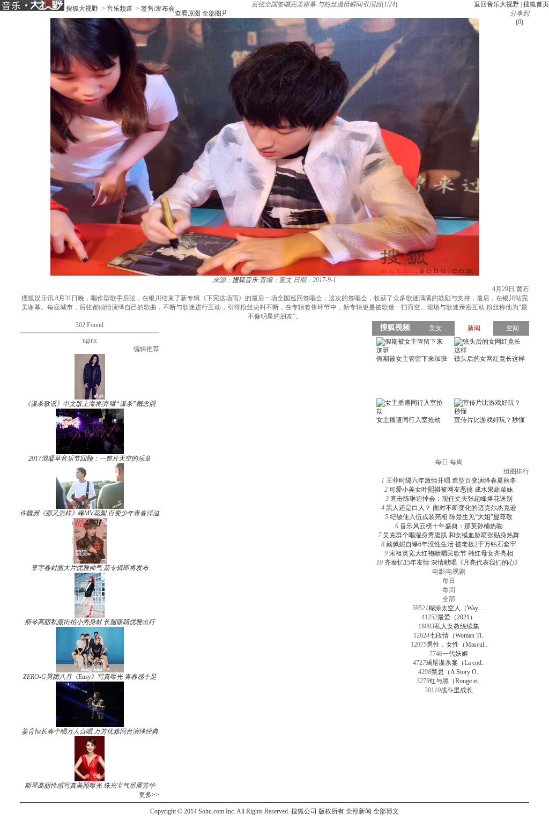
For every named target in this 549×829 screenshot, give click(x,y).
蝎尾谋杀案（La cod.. (455, 663)
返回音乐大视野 (496, 4)
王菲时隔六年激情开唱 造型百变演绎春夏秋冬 (451, 480)
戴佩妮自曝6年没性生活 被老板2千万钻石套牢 (451, 544)
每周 (448, 590)
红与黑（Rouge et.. (455, 681)
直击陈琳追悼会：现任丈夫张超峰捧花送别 (451, 498)
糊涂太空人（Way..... (457, 608)
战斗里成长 (457, 690)
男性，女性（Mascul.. (457, 644)
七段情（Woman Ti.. (457, 635)
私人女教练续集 (456, 626)
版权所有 (331, 811)
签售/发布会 (158, 8)
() (519, 22)
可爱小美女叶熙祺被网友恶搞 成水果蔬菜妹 (451, 489)
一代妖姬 (455, 653)
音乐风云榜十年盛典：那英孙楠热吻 (451, 526)
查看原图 (188, 13)
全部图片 (215, 13)
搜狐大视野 (82, 8)
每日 (448, 580)
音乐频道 (119, 8)
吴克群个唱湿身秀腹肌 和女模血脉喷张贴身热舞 (451, 535)
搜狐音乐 (245, 280)
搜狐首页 (536, 4)
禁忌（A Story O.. (455, 672)
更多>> (149, 794)
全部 (448, 599)
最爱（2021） (456, 617)
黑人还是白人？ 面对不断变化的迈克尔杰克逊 (451, 508)
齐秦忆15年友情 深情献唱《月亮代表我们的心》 (452, 562)
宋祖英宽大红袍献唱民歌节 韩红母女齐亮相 (451, 553)
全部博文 (386, 811)
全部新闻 (359, 811)
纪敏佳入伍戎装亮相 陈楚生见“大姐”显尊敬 (451, 517)
